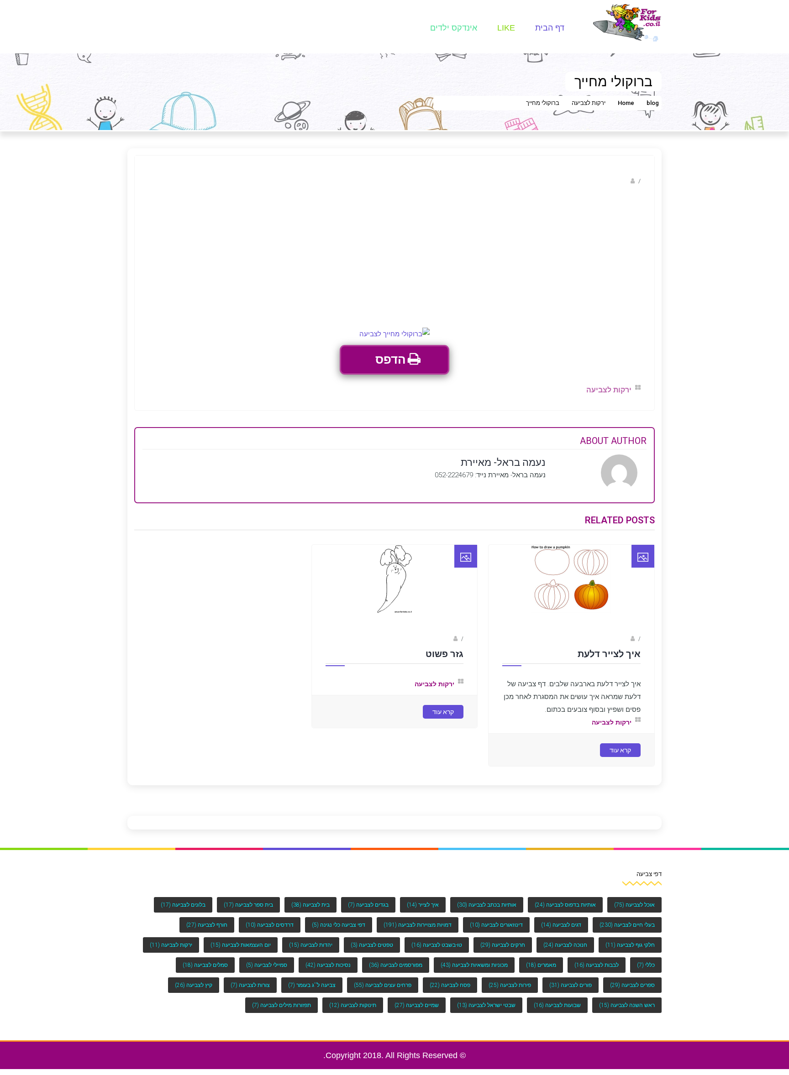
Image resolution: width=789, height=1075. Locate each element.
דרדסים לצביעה (270, 925)
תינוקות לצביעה (352, 1005)
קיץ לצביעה (193, 985)
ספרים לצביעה (632, 985)
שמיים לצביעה (416, 1005)
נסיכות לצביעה (328, 965)
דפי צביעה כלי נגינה (338, 925)
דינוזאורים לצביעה (496, 925)
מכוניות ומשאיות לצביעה (474, 965)
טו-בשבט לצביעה (436, 945)
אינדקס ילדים (453, 27)
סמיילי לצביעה (266, 965)
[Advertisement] (394, 259)
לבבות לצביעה (596, 965)
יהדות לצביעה (310, 945)
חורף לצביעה (206, 925)
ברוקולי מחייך (542, 102)
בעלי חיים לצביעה (627, 925)
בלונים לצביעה (183, 905)
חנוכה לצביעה (565, 945)
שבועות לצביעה (557, 1005)
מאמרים (541, 965)
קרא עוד (620, 750)
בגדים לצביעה (368, 905)
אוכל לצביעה (634, 905)
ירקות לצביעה (588, 102)
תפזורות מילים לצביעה (281, 1005)
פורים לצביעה (570, 985)
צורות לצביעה (250, 985)
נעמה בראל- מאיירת (602, 180)
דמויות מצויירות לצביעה (418, 925)
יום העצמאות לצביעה (240, 945)
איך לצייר (423, 905)
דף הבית (549, 27)
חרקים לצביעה (502, 945)
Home (626, 102)
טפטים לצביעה (372, 945)
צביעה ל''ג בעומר (312, 985)
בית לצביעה (310, 905)
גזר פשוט (444, 653)
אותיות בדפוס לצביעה (565, 905)
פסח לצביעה (450, 985)
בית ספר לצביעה (248, 905)
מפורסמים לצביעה (395, 965)
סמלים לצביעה (205, 965)
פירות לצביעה (510, 985)
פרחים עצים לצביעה (382, 985)
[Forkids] (627, 22)
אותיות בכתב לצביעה (486, 905)
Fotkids (619, 639)
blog (653, 102)
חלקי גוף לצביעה (630, 945)
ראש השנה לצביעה (627, 1005)
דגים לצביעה (561, 925)
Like (506, 27)
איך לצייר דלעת (609, 653)
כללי (646, 965)
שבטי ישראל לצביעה (486, 1005)
